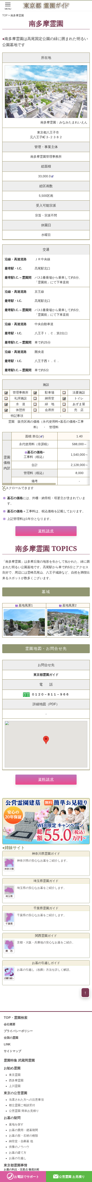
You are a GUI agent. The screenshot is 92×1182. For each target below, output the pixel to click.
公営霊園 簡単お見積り (24, 1110)
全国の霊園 (11, 1037)
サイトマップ (12, 1051)
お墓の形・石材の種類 (23, 1135)
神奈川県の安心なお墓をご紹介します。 (43, 860)
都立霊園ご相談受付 (22, 1105)
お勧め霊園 (12, 1068)
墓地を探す (16, 1124)
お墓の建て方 (17, 1152)
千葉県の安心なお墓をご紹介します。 (41, 915)
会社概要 (9, 1024)
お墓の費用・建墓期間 (23, 1130)
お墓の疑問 (12, 1118)
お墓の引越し (17, 1158)
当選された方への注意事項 (26, 1099)
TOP (5, 15)
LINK (7, 1044)
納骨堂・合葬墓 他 (21, 1141)
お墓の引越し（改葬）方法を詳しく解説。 (44, 969)
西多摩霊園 (16, 1080)
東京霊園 (15, 1074)
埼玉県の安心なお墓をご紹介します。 (41, 888)
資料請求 (46, 531)
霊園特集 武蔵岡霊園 (19, 1060)
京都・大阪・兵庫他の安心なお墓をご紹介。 (46, 942)
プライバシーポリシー (18, 1031)
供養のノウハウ (19, 1146)
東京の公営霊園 (15, 1093)
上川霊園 (15, 1086)
